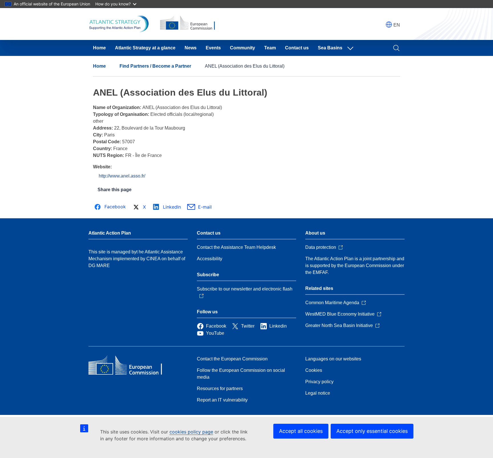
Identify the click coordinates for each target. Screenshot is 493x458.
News (191, 47)
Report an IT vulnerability (222, 400)
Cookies (313, 370)
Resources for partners (220, 388)
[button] (388, 24)
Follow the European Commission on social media (241, 374)
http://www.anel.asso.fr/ (122, 175)
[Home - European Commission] (129, 366)
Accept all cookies (301, 431)
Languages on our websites (333, 358)
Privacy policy (319, 381)
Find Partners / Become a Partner (155, 66)
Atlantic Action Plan (109, 233)
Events (213, 47)
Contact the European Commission (232, 358)
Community (242, 47)
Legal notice (317, 393)
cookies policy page (191, 432)
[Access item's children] (351, 48)
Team (270, 47)
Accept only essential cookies (372, 431)
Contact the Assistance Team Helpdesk (236, 247)
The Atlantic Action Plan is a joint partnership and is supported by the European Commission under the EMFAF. (354, 265)
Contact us (297, 47)
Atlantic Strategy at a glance (145, 47)
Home (99, 47)
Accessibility (209, 258)
